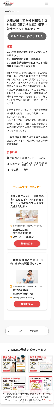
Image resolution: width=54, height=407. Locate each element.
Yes (45, 400)
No (49, 400)
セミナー (15, 11)
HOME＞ (7, 11)
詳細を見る (27, 243)
